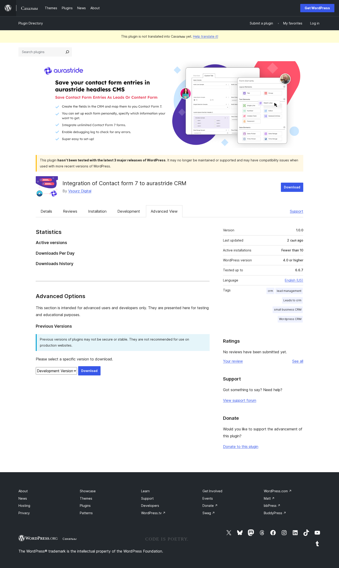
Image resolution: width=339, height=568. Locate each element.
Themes (86, 498)
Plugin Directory (30, 23)
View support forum (239, 400)
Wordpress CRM (290, 319)
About (23, 491)
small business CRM (287, 309)
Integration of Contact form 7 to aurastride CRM (124, 183)
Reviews (70, 211)
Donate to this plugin (240, 446)
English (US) (294, 280)
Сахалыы (69, 539)
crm (270, 291)
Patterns (86, 513)
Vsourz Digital (79, 191)
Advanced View (164, 211)
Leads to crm (292, 300)
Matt (269, 498)
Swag (208, 513)
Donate (210, 506)
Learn (145, 491)
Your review (233, 361)
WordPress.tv (153, 513)
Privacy (24, 513)
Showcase (88, 491)
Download (292, 187)
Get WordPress (317, 8)
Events (207, 498)
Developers (150, 506)
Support (296, 211)
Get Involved (212, 491)
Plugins (85, 506)
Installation (97, 211)
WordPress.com (278, 491)
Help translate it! (205, 36)
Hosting (24, 506)
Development (128, 211)
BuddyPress (275, 513)
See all (297, 361)
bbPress (272, 506)
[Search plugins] (67, 52)
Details (46, 211)
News (22, 498)
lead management (289, 291)
